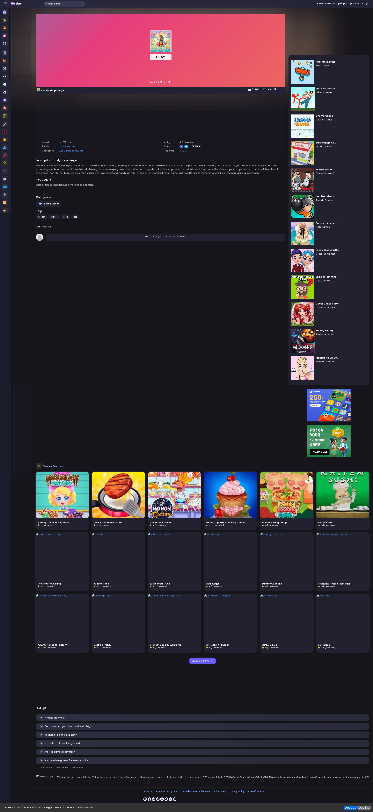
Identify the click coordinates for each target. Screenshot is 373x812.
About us (160, 791)
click (65, 216)
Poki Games (77, 767)
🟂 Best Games (323, 3)
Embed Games (189, 791)
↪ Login (365, 3)
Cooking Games (67, 146)
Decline (364, 808)
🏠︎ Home (354, 3)
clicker (41, 216)
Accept (350, 808)
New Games (47, 767)
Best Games (62, 767)
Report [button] (198, 146)
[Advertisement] (22, 54)
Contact (148, 791)
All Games (204, 791)
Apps (177, 791)
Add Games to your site (71, 150)
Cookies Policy (219, 791)
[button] (282, 89)
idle (75, 216)
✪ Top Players (340, 3)
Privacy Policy (236, 791)
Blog (169, 791)
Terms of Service (255, 791)
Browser (184, 151)
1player (54, 216)
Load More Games (201, 660)
